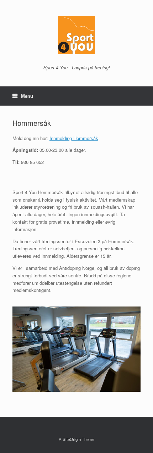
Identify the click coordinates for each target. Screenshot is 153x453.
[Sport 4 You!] (76, 35)
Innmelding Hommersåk (73, 138)
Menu (27, 95)
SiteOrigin (72, 439)
